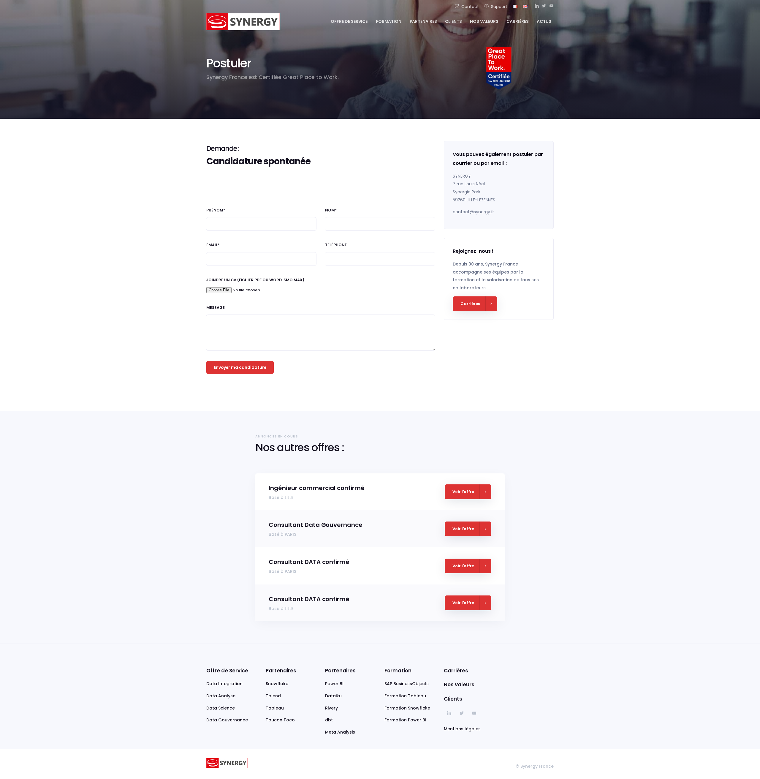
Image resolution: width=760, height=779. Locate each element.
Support (499, 7)
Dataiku (333, 696)
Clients (453, 21)
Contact (470, 7)
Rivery (331, 708)
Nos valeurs (484, 21)
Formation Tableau (405, 696)
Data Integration (224, 684)
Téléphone (336, 245)
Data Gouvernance (227, 720)
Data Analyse (220, 696)
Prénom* (215, 210)
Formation (389, 21)
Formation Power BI (405, 720)
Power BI (334, 684)
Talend (273, 696)
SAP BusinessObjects (406, 684)
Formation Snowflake (407, 708)
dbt (329, 720)
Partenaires (423, 21)
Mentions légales (462, 729)
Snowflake (277, 684)
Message (215, 307)
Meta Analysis (340, 732)
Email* (213, 245)
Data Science (220, 708)
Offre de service (349, 21)
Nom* (331, 210)
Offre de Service (227, 670)
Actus (544, 21)
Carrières (517, 21)
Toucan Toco (280, 720)
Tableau (275, 708)
